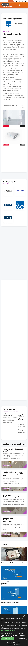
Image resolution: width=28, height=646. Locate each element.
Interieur (8, 14)
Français (11, 1)
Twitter (22, 1)
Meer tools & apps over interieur (10, 411)
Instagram (19, 1)
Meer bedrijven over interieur (10, 183)
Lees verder (22, 628)
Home (4, 14)
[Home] (6, 5)
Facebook (16, 1)
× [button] (26, 616)
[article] (8, 25)
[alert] (14, 630)
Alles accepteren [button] (8, 638)
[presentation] (14, 457)
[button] (14, 630)
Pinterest (25, 1)
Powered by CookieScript (14, 644)
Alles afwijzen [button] (21, 638)
